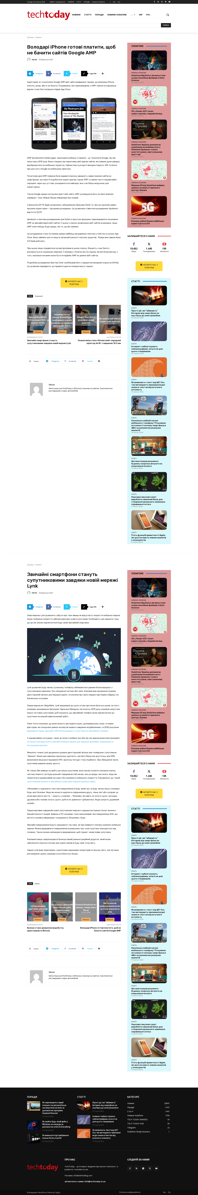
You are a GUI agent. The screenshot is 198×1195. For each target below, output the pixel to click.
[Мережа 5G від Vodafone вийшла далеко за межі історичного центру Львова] (149, 170)
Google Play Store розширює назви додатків (86, 320)
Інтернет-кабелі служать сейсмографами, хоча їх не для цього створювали (147, 349)
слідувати (149, 243)
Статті (134, 308)
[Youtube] (169, 2)
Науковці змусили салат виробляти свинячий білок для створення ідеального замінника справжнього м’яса (148, 501)
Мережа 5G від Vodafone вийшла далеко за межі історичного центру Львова (147, 187)
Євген (34, 59)
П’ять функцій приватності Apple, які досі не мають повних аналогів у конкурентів (148, 537)
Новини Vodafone (138, 73)
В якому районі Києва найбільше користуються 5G (147, 222)
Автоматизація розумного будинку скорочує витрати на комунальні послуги (146, 463)
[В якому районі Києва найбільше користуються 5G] (149, 206)
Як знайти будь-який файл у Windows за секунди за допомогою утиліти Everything (56, 1124)
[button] (167, 14)
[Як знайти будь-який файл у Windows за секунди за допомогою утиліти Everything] (33, 1125)
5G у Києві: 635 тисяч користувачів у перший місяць (146, 112)
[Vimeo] (165, 2)
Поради (110, 332)
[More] (103, 73)
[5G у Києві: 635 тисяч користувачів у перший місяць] (149, 96)
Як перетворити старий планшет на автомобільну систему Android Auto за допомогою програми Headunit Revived (54, 1107)
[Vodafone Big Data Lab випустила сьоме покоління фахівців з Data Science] (149, 60)
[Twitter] (162, 2)
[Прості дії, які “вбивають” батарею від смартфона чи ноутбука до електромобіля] (149, 295)
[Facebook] (154, 2)
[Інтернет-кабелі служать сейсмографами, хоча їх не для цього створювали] (149, 331)
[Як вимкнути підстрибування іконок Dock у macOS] (33, 1138)
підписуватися (165, 243)
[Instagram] (158, 2)
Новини (38, 37)
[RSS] (136, 1168)
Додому (30, 37)
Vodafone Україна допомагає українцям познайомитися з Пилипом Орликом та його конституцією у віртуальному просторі (146, 149)
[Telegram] (143, 1168)
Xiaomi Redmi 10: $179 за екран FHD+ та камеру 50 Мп (38, 320)
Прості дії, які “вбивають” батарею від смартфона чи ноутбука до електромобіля (145, 313)
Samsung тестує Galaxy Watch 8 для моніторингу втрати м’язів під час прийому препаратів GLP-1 (62, 320)
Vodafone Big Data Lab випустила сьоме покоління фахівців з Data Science (148, 78)
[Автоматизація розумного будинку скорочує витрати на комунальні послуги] (149, 446)
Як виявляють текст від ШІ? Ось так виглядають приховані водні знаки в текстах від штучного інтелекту (148, 386)
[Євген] (29, 59)
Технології (39, 296)
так (134, 243)
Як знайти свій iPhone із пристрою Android (110, 320)
